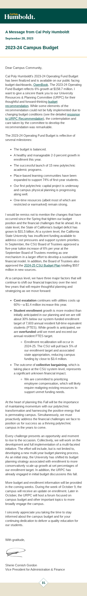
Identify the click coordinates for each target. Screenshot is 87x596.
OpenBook (40, 84)
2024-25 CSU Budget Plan (42, 265)
